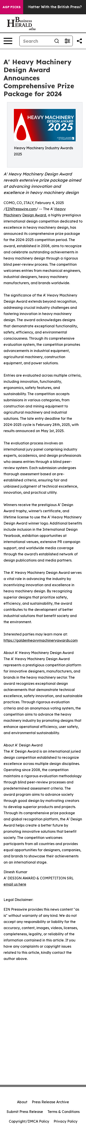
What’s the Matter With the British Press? (44, 7)
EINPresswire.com (21, 209)
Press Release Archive (50, 1102)
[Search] (56, 41)
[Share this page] (79, 41)
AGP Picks (12, 7)
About (22, 1102)
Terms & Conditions (63, 1111)
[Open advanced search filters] (67, 41)
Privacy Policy (65, 1121)
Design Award (34, 215)
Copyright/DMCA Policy (29, 1121)
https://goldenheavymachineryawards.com (41, 640)
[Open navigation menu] (8, 41)
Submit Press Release (25, 1111)
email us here (15, 884)
